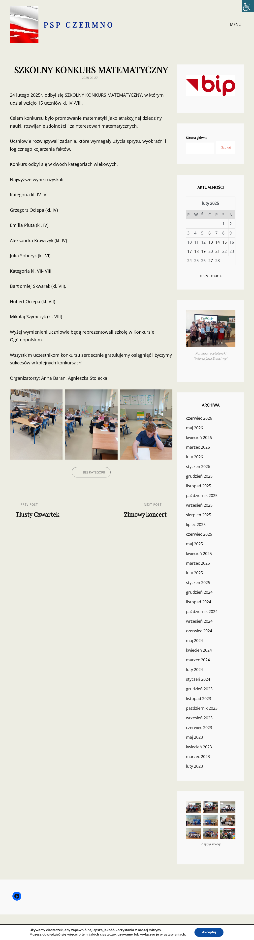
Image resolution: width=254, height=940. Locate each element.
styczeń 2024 (198, 679)
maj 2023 (194, 737)
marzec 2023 (198, 756)
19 (203, 251)
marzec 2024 (198, 660)
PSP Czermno (79, 24)
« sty (204, 275)
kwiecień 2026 (199, 437)
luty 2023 (194, 766)
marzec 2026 (198, 447)
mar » (216, 275)
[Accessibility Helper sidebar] (248, 6)
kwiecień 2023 (199, 747)
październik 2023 (202, 708)
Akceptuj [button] (209, 932)
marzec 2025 (198, 563)
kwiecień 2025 (199, 553)
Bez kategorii (94, 472)
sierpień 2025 (198, 515)
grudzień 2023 (199, 689)
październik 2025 (202, 495)
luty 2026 (194, 457)
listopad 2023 (198, 698)
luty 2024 (194, 669)
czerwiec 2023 (199, 727)
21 (217, 251)
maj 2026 (194, 428)
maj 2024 (194, 640)
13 (210, 242)
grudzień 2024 (199, 592)
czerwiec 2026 (199, 418)
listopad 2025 (198, 486)
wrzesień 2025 (199, 505)
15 (224, 242)
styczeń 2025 (198, 582)
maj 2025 (194, 544)
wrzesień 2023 (199, 718)
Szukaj (226, 147)
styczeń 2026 (198, 466)
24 (189, 260)
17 (189, 251)
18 (196, 251)
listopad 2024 (198, 602)
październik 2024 (202, 611)
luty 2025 (194, 573)
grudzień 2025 (199, 476)
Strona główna (196, 137)
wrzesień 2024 (199, 621)
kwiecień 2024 (199, 650)
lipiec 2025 (196, 524)
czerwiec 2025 (199, 534)
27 (210, 260)
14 (217, 242)
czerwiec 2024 (199, 631)
